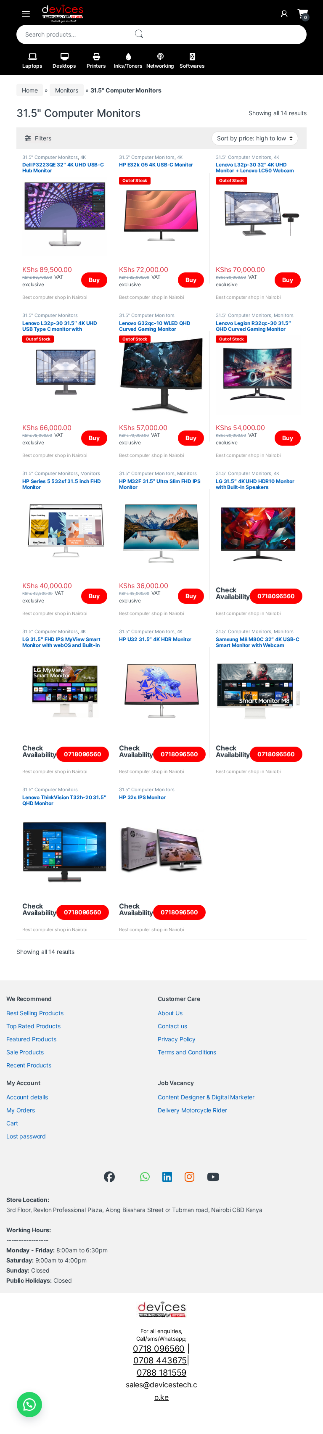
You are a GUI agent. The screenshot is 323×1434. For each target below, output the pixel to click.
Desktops (64, 66)
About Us (170, 1013)
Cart (12, 1123)
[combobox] (71, 34)
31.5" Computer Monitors (50, 157)
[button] (29, 1404)
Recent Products (28, 1065)
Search (139, 34)
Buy (94, 279)
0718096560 (276, 595)
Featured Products (31, 1039)
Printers (96, 66)
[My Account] (284, 14)
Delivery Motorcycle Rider (192, 1110)
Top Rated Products (33, 1026)
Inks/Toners (128, 66)
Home (29, 90)
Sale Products (25, 1052)
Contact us (172, 1026)
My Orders (20, 1110)
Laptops (32, 66)
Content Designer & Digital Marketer (206, 1097)
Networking (160, 66)
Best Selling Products (35, 1013)
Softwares (192, 66)
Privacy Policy (177, 1039)
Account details (27, 1097)
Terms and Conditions (187, 1052)
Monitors (66, 90)
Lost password (26, 1136)
